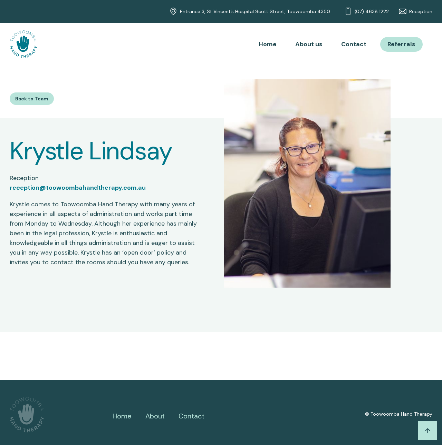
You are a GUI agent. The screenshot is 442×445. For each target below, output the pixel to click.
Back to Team (31, 99)
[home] (23, 44)
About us (309, 44)
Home (268, 44)
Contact (353, 44)
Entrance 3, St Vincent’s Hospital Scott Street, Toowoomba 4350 (255, 11)
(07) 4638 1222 (372, 11)
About (155, 416)
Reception (420, 11)
